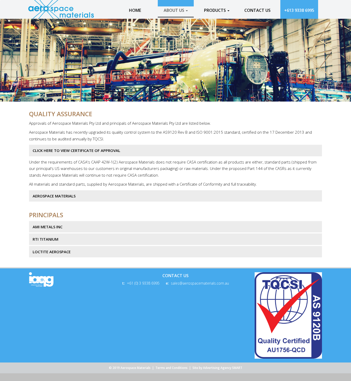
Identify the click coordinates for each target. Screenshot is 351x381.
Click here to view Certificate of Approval (76, 150)
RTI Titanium (45, 239)
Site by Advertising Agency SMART (217, 368)
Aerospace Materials (54, 195)
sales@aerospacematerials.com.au (200, 283)
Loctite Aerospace (52, 251)
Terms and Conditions (171, 368)
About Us (174, 10)
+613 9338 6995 (299, 10)
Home (135, 10)
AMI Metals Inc (47, 226)
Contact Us (257, 10)
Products (215, 10)
